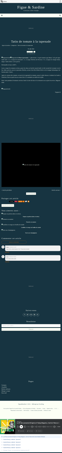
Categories (13, 45)
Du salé (29, 49)
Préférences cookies (47, 410)
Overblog (41, 404)
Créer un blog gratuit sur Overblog (29, 408)
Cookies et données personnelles (36, 410)
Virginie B (57, 92)
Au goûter (4, 387)
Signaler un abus (50, 408)
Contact (43, 408)
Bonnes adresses (6, 389)
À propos (4, 385)
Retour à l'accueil (31, 193)
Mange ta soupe (6, 391)
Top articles (39, 408)
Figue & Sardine (31, 7)
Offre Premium (26, 410)
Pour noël (4, 393)
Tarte (33, 49)
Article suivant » (56, 190)
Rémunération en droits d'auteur (16, 410)
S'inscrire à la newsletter (7, 205)
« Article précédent (7, 190)
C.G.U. (56, 408)
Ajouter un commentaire (14, 242)
